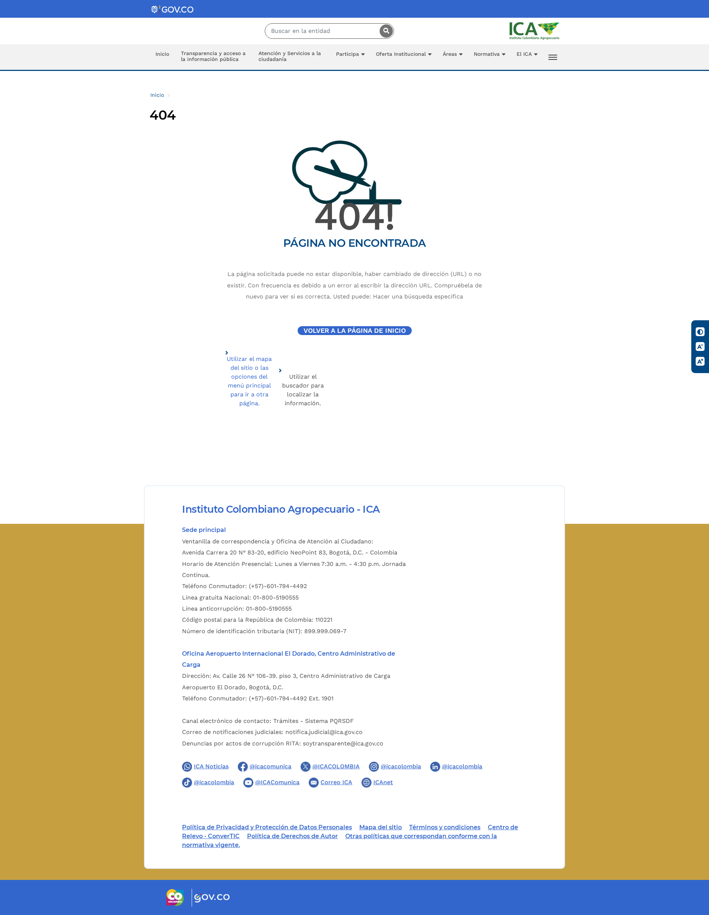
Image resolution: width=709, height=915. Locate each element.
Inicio (162, 54)
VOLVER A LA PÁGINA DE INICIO (355, 330)
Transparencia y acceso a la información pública (213, 56)
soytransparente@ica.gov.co (343, 743)
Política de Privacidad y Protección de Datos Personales (267, 827)
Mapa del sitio (380, 827)
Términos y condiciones (444, 827)
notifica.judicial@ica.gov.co (324, 731)
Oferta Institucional (401, 54)
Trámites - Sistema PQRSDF (313, 720)
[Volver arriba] (693, 866)
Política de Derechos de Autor (292, 836)
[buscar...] (384, 31)
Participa (347, 54)
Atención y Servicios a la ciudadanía (289, 56)
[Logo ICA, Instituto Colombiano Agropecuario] (534, 30)
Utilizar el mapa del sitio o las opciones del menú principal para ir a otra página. (249, 381)
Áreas (450, 54)
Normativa (487, 54)
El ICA (524, 54)
